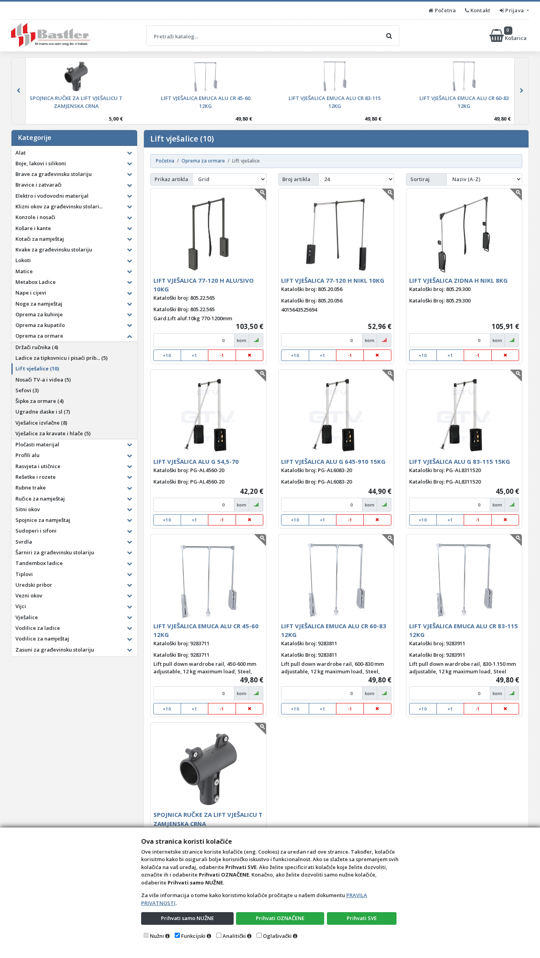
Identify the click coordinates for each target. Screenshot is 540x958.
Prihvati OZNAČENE (280, 918)
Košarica (516, 35)
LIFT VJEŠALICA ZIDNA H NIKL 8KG (458, 280)
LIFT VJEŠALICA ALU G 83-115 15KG (459, 461)
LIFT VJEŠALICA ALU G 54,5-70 (196, 461)
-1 (222, 355)
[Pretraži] (389, 35)
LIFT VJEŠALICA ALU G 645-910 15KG (333, 461)
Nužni (157, 935)
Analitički (234, 935)
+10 (167, 355)
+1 (194, 355)
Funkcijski (193, 935)
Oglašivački (277, 935)
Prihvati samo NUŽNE (187, 918)
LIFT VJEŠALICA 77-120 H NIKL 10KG (332, 280)
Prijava (514, 10)
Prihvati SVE (362, 918)
